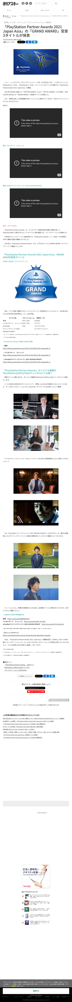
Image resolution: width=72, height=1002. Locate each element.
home (7, 16)
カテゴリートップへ (59, 700)
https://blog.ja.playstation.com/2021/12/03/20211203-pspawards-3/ (26, 348)
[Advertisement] (36, 758)
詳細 (14, 986)
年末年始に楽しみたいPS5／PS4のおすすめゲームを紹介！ (19, 729)
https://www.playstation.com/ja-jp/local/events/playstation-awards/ (27, 635)
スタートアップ (45, 10)
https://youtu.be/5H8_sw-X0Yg (34, 621)
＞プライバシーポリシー (36, 995)
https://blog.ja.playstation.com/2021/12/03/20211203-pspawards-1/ (26, 362)
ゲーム (9, 10)
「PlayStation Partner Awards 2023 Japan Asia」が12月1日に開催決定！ (23, 737)
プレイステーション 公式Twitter (15, 670)
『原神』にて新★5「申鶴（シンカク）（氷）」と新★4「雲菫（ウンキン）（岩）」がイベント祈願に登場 (31, 732)
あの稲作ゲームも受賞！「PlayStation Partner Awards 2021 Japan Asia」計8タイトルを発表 (28, 721)
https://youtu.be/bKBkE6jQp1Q (18, 619)
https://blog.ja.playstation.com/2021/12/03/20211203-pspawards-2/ (26, 355)
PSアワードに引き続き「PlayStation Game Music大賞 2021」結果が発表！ (23, 726)
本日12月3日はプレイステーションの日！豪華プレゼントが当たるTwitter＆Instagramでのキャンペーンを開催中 (33, 718)
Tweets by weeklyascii (42, 812)
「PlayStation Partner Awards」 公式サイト (19, 665)
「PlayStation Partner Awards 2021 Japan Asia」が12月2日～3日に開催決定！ (24, 724)
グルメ (27, 10)
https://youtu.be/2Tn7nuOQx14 (53, 624)
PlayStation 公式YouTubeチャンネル (17, 667)
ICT (63, 10)
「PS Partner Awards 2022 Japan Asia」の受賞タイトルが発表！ (20, 735)
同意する (36, 991)
